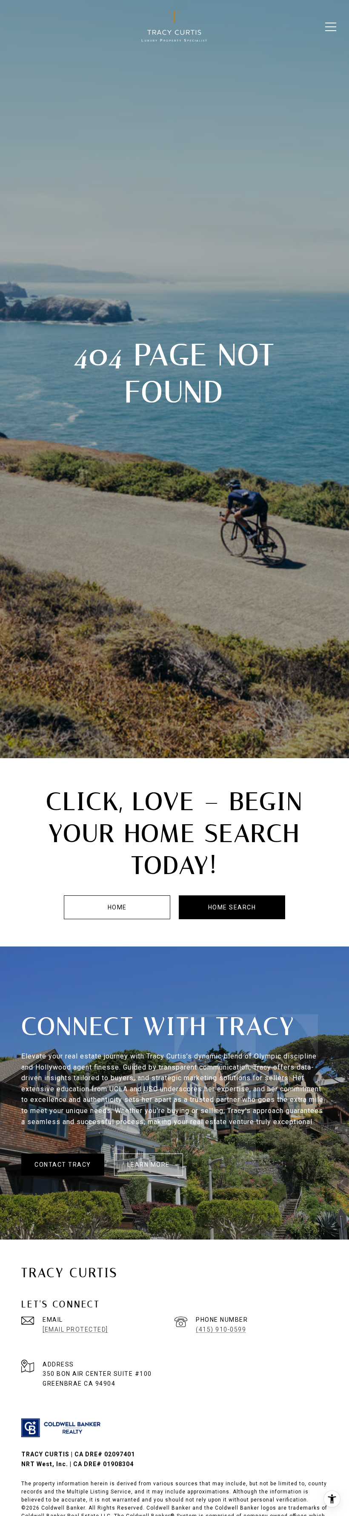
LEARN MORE (148, 1164)
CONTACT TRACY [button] (62, 1164)
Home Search (232, 907)
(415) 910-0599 (221, 1329)
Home (117, 907)
